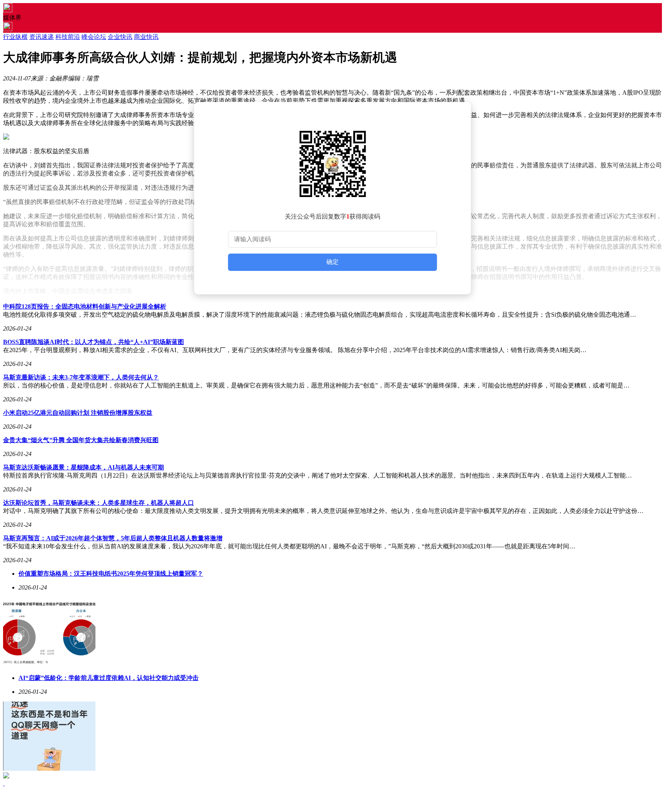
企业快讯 (120, 36)
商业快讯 (146, 36)
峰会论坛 (94, 36)
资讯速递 (41, 36)
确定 (332, 262)
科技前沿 (67, 36)
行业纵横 (15, 36)
